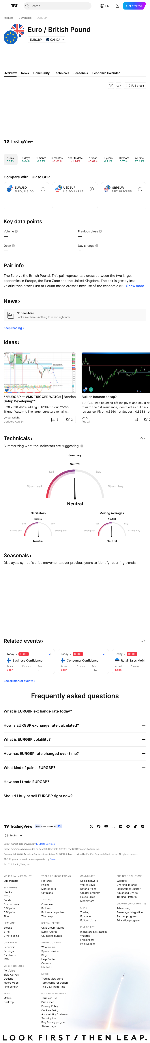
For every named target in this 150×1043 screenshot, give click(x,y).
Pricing (45, 884)
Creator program (90, 892)
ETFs (7, 896)
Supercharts (11, 880)
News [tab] (25, 73)
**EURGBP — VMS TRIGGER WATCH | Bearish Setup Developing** (40, 399)
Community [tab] (41, 73)
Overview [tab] (10, 73)
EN (107, 6)
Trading (84, 912)
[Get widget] (119, 85)
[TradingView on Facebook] (98, 826)
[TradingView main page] (14, 5)
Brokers (45, 908)
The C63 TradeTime (53, 986)
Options (8, 978)
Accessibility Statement (55, 1014)
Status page (48, 1026)
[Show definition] (16, 231)
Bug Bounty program (53, 1022)
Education (86, 916)
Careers (46, 963)
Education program (128, 920)
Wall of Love (87, 884)
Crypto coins (11, 904)
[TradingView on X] (91, 826)
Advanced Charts (127, 892)
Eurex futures (49, 931)
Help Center (48, 959)
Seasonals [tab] (81, 73)
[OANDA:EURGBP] (7, 389)
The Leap (47, 916)
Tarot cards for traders (54, 982)
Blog (44, 955)
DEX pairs (9, 912)
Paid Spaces (87, 943)
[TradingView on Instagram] (113, 826)
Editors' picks (88, 920)
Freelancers (87, 939)
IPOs (6, 959)
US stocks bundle (51, 935)
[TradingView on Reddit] (142, 826)
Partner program (126, 916)
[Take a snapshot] (111, 85)
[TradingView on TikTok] (135, 826)
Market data (48, 888)
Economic (9, 947)
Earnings (9, 951)
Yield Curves (11, 974)
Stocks (8, 892)
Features (46, 880)
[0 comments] (135, 419)
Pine (6, 916)
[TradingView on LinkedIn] (120, 826)
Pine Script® (11, 986)
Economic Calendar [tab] (106, 73)
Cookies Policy (50, 1010)
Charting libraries (127, 884)
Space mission (50, 951)
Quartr (53, 859)
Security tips (48, 1018)
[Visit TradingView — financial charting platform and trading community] (18, 141)
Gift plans (47, 892)
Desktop (9, 1002)
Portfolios (9, 970)
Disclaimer (47, 1002)
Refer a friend (88, 888)
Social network (89, 880)
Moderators (87, 900)
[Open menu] (5, 6)
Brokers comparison (53, 912)
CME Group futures (52, 927)
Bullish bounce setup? (99, 397)
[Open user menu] (117, 6)
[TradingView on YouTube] (106, 826)
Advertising (123, 908)
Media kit (46, 967)
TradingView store (52, 978)
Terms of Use (49, 998)
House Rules (87, 896)
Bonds (7, 900)
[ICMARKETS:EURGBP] (85, 389)
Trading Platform (127, 896)
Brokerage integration (130, 912)
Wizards (85, 935)
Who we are (48, 947)
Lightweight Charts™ (129, 888)
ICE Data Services (45, 843)
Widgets (122, 880)
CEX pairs (9, 908)
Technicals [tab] (61, 73)
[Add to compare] (43, 189)
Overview (47, 904)
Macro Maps (11, 982)
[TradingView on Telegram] (128, 826)
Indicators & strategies (93, 931)
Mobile (8, 998)
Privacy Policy (49, 1006)
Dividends (10, 955)
